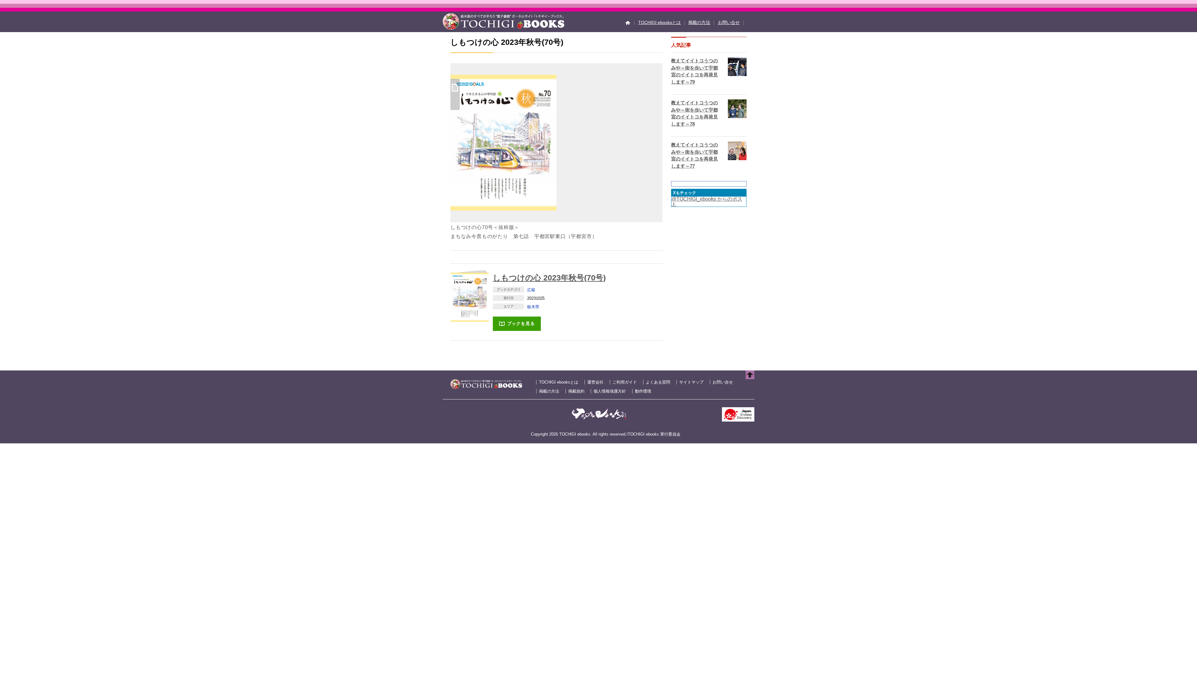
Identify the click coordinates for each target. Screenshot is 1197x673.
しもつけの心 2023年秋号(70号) (549, 277)
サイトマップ (691, 382)
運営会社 (595, 382)
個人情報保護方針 (610, 391)
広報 (531, 290)
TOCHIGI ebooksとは (659, 22)
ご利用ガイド (625, 382)
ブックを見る (521, 323)
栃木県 (533, 306)
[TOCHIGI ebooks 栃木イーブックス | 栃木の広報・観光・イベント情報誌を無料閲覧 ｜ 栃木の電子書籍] (503, 28)
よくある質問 (658, 382)
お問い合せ (729, 22)
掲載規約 (576, 391)
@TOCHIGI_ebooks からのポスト (706, 201)
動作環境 (643, 391)
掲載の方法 (699, 22)
